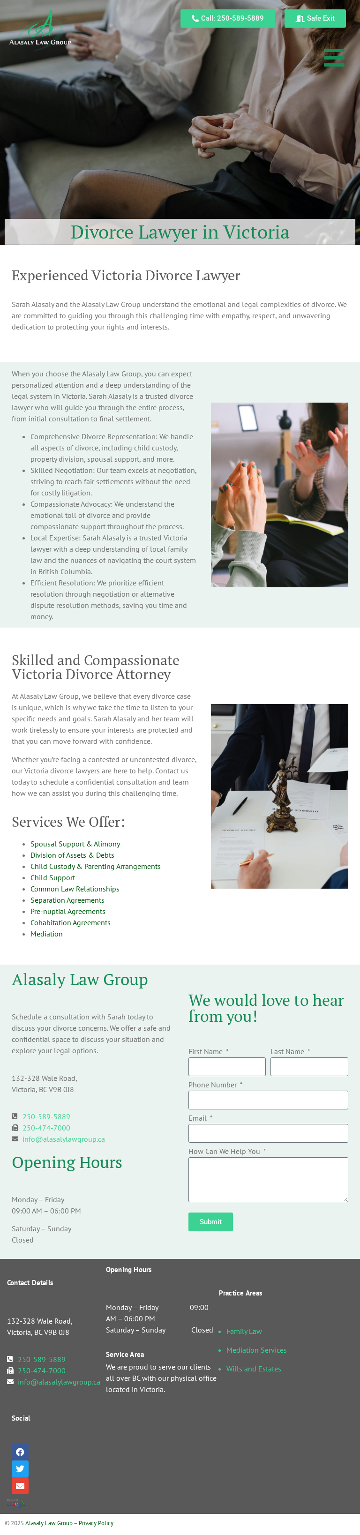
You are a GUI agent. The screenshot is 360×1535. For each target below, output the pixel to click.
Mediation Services (256, 1350)
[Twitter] (20, 1468)
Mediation (46, 933)
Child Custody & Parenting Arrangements (95, 866)
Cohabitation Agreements (70, 922)
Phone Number (213, 1085)
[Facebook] (20, 1452)
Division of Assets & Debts (72, 855)
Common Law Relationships (75, 888)
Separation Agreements (67, 900)
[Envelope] (20, 1485)
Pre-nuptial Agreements (67, 911)
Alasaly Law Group (49, 1523)
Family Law (244, 1331)
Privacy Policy (96, 1523)
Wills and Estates (253, 1368)
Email (198, 1118)
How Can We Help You (225, 1151)
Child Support (52, 877)
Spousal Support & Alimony (75, 843)
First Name (206, 1052)
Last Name (288, 1052)
